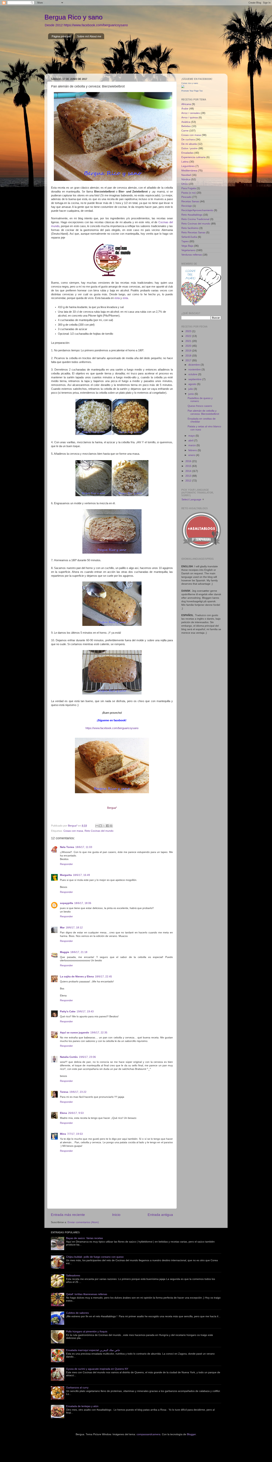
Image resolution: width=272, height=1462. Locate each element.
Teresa (64, 1092)
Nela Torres (67, 847)
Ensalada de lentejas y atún (82, 1406)
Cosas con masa (73, 830)
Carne (185, 130)
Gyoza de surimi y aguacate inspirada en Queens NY (97, 1369)
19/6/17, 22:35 (98, 1032)
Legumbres (188, 166)
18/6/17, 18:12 (74, 927)
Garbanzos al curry (77, 1387)
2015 (188, 466)
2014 (188, 471)
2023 (188, 331)
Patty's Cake (67, 1011)
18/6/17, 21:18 (78, 952)
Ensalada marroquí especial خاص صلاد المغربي (93, 1350)
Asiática (185, 122)
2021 (188, 341)
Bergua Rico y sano (73, 17)
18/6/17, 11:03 (83, 847)
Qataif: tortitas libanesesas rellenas (86, 1294)
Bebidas (186, 126)
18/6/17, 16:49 (81, 875)
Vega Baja (187, 245)
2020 (188, 345)
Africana (186, 104)
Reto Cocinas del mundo (99, 830)
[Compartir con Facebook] (107, 826)
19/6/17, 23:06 (87, 1057)
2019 (188, 350)
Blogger (191, 1434)
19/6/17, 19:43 (85, 1011)
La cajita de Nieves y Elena (77, 976)
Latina (185, 161)
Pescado (186, 197)
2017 (188, 360)
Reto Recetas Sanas (193, 232)
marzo (192, 445)
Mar (62, 927)
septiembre (195, 379)
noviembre (195, 369)
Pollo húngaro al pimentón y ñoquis (86, 1331)
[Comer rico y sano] (182, 87)
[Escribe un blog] (100, 826)
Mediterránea (189, 170)
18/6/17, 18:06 (82, 903)
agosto (192, 384)
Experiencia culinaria (193, 157)
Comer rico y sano (189, 83)
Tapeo (185, 241)
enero (192, 455)
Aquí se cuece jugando (74, 1032)
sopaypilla (66, 903)
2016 (188, 461)
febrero (193, 450)
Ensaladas (187, 152)
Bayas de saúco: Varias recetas (84, 1238)
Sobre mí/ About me (89, 36)
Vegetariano (188, 250)
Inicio (116, 1215)
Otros (184, 183)
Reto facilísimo (190, 228)
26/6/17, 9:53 (76, 1113)
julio (191, 389)
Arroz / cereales (190, 113)
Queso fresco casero (200, 406)
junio (191, 394)
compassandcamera (148, 1434)
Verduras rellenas (191, 254)
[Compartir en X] (104, 826)
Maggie (64, 952)
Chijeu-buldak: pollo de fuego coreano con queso (95, 1256)
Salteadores (73, 1275)
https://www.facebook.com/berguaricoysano (111, 728)
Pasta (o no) (188, 192)
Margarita (66, 875)
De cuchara (188, 139)
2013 (188, 475)
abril (191, 440)
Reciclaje (186, 205)
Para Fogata (188, 188)
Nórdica (185, 179)
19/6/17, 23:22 (77, 1092)
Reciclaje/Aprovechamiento (197, 210)
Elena (63, 1113)
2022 (188, 336)
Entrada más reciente (68, 1215)
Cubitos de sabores (77, 1312)
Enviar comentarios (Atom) (83, 1222)
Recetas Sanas (190, 201)
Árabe (184, 108)
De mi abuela (189, 144)
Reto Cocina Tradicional (195, 219)
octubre (193, 374)
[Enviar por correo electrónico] (97, 826)
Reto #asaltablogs (191, 214)
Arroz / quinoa (189, 117)
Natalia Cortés (69, 1057)
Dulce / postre (189, 148)
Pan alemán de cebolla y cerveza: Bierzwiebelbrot (203, 412)
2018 (188, 355)
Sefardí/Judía (189, 237)
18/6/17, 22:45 (103, 976)
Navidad (186, 175)
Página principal (61, 36)
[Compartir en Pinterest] (111, 826)
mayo (192, 435)
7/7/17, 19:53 (75, 1134)
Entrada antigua (160, 1215)
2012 (188, 480)
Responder (66, 864)
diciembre (194, 364)
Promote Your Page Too (192, 91)
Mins (63, 1134)
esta (117, 298)
